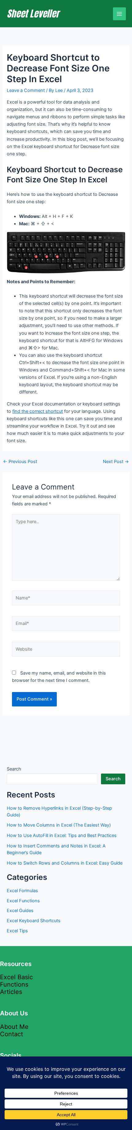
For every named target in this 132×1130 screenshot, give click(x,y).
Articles (11, 991)
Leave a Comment (26, 90)
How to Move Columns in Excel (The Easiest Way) (59, 825)
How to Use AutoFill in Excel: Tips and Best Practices (62, 835)
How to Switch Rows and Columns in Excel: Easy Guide (64, 863)
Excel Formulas (22, 890)
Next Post (116, 461)
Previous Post (20, 461)
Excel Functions (23, 901)
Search (14, 769)
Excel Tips (17, 931)
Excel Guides (20, 910)
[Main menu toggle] (119, 13)
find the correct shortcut (37, 411)
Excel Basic (16, 977)
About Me (14, 1026)
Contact (11, 1034)
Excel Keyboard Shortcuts (33, 920)
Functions (14, 984)
